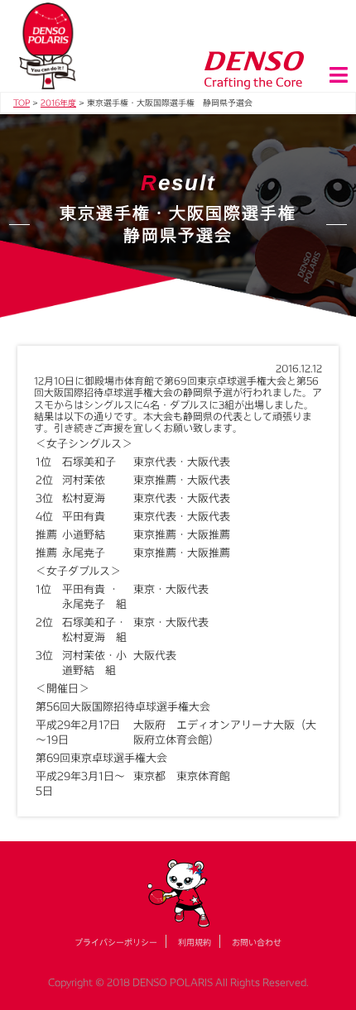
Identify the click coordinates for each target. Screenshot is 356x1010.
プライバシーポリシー (116, 942)
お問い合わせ (256, 942)
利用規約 (194, 942)
